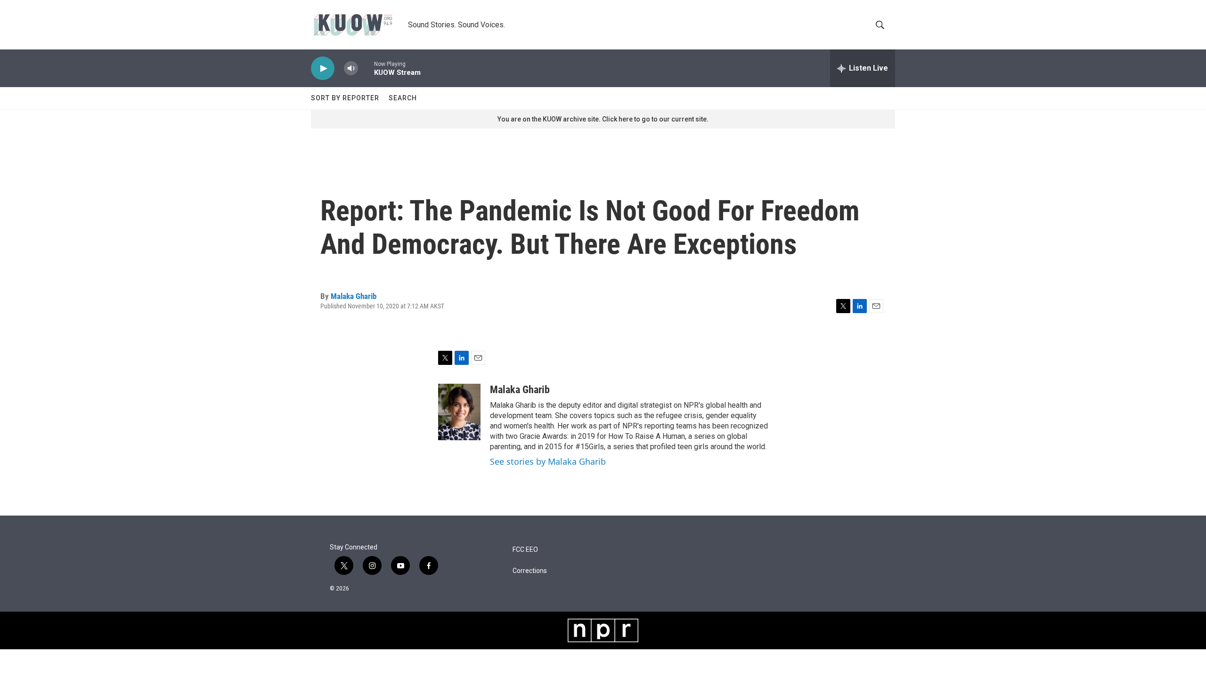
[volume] (351, 68)
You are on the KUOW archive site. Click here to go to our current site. (603, 119)
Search (403, 98)
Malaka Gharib (353, 296)
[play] (322, 68)
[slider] (366, 68)
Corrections (530, 570)
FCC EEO (525, 549)
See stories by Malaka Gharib (548, 461)
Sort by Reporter (345, 98)
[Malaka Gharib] (459, 412)
